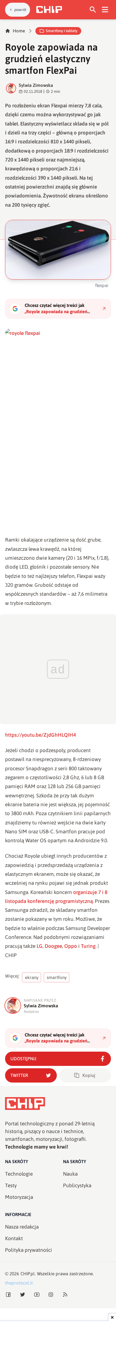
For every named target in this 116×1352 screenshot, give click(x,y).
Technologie (19, 1174)
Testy (11, 1185)
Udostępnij (23, 1058)
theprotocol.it (19, 1282)
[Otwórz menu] (105, 9)
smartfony (57, 977)
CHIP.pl (28, 1273)
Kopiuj (88, 1075)
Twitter (19, 1075)
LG (40, 946)
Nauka (70, 1174)
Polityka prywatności (28, 1250)
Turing (88, 946)
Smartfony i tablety (61, 31)
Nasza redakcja (22, 1227)
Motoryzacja (19, 1197)
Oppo (70, 946)
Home (19, 30)
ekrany (31, 977)
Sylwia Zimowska (36, 85)
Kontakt (14, 1238)
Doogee (53, 946)
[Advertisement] (58, 1337)
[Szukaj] (93, 9)
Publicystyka (77, 1185)
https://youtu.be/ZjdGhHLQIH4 (40, 735)
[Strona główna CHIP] (49, 9)
